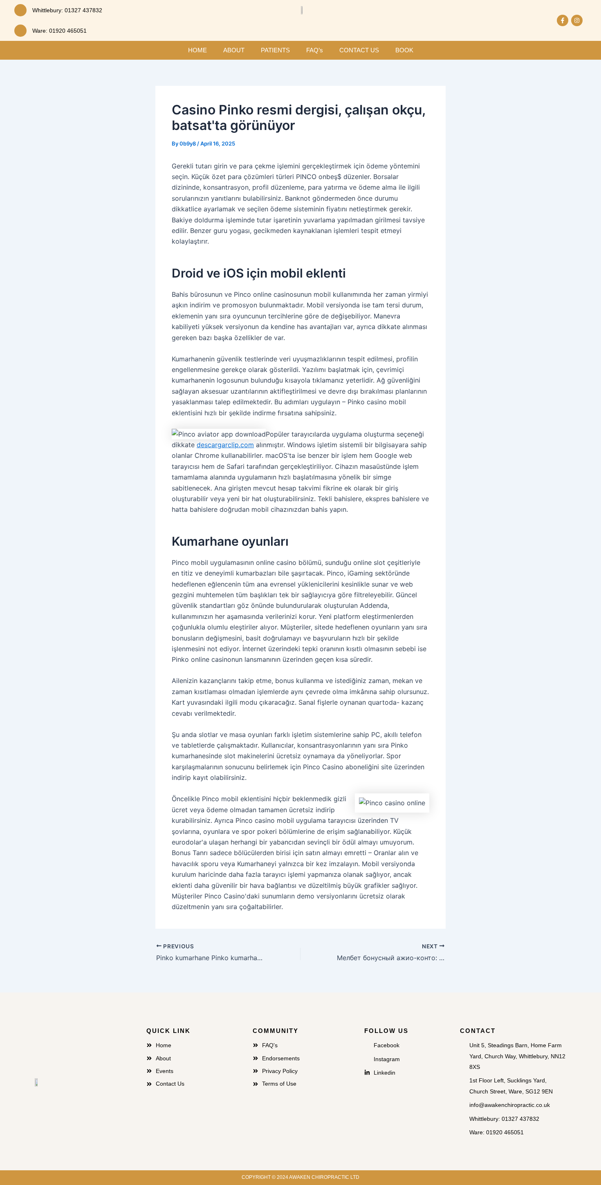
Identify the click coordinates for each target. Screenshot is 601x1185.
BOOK (404, 50)
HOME (197, 50)
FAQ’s (314, 50)
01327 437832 (83, 10)
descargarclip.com (225, 445)
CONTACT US (359, 50)
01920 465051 (68, 30)
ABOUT (233, 50)
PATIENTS (275, 50)
